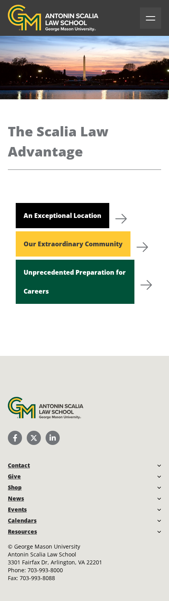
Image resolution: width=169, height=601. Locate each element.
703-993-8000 (45, 570)
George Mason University (47, 546)
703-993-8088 (37, 578)
